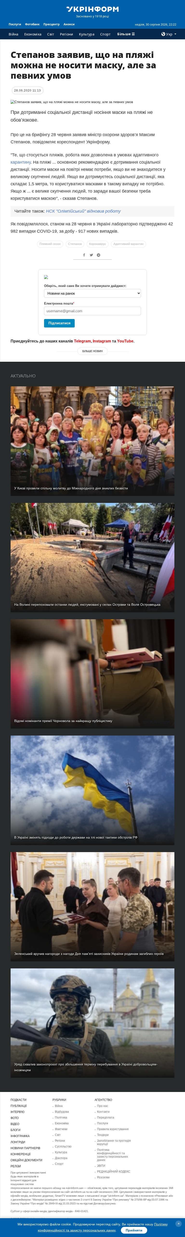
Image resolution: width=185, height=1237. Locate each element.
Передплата (105, 1117)
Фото (15, 1118)
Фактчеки (61, 1129)
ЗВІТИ (101, 1166)
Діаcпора (61, 1158)
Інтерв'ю (17, 1112)
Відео (15, 1124)
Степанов (75, 244)
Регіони (66, 34)
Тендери (103, 1135)
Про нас (102, 1106)
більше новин (92, 351)
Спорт (105, 34)
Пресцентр (51, 24)
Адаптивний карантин (128, 244)
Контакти (103, 1111)
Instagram (102, 341)
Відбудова (62, 1111)
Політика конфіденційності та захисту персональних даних (112, 1155)
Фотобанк (32, 24)
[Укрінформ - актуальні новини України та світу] (92, 8)
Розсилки (103, 1177)
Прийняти (134, 1230)
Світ (50, 34)
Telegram (82, 341)
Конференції (20, 1154)
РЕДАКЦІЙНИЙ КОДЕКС (113, 1171)
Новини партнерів (25, 1148)
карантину (21, 162)
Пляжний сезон (50, 244)
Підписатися (59, 323)
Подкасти (18, 1100)
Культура (86, 34)
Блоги (15, 1130)
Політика (61, 1117)
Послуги (15, 24)
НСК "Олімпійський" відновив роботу (83, 211)
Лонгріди (18, 1142)
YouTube (125, 341)
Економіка (33, 34)
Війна (14, 34)
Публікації (18, 1106)
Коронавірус (97, 244)
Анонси (69, 24)
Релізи (16, 1166)
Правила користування (113, 1129)
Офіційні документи (26, 1160)
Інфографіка (20, 1136)
